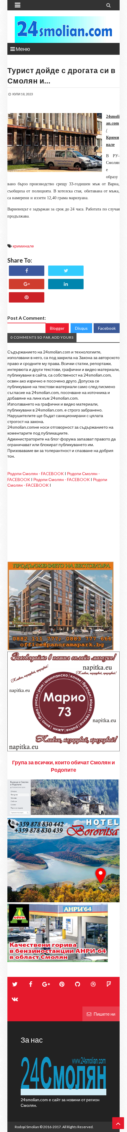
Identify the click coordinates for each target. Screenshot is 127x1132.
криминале (23, 245)
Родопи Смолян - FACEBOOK (35, 473)
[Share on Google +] (26, 284)
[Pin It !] (26, 297)
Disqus (81, 328)
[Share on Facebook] (26, 270)
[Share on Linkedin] (66, 284)
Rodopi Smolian (27, 1127)
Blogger (57, 328)
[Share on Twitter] (66, 270)
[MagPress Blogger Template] (63, 29)
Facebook (107, 328)
